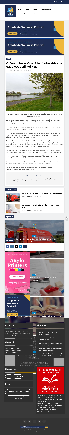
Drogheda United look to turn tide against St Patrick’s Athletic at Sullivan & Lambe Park (50, 375)
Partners (45, 14)
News (33, 9)
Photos (38, 14)
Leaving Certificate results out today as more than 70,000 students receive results (50, 365)
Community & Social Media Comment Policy (18, 413)
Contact (54, 14)
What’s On (41, 9)
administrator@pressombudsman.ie (46, 430)
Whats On (18, 397)
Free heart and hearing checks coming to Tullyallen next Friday (42, 194)
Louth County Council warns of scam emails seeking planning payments (50, 370)
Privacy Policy (19, 419)
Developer (10, 70)
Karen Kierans (27, 196)
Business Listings (52, 9)
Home (27, 9)
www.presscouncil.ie (43, 432)
